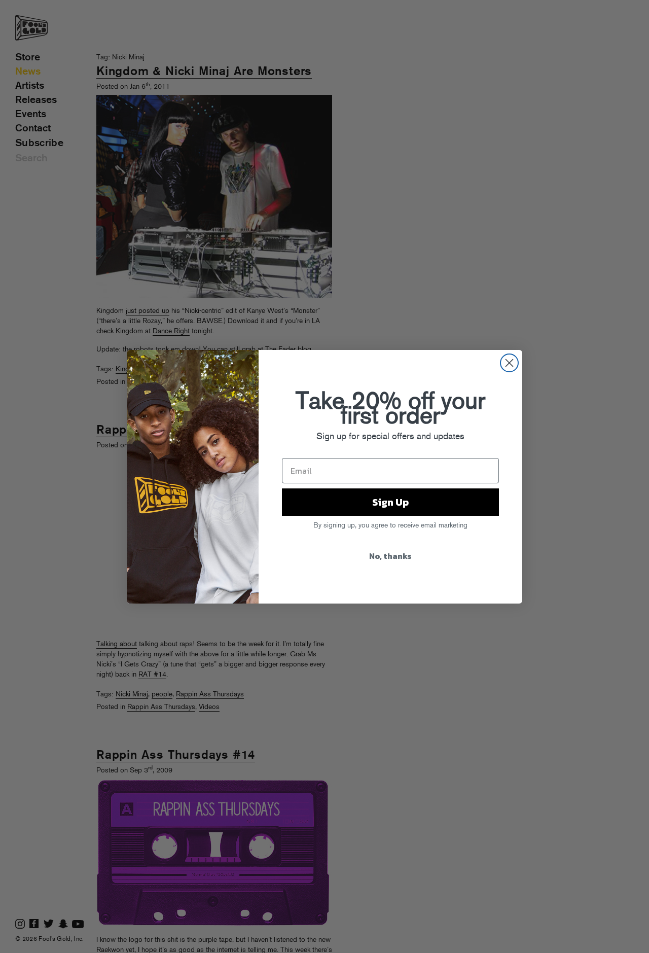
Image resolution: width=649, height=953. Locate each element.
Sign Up (390, 502)
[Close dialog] (509, 363)
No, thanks (390, 556)
